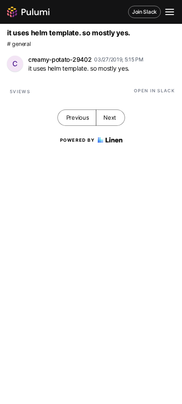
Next (109, 117)
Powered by (77, 140)
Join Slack (144, 11)
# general (18, 44)
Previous (77, 117)
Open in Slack (154, 90)
